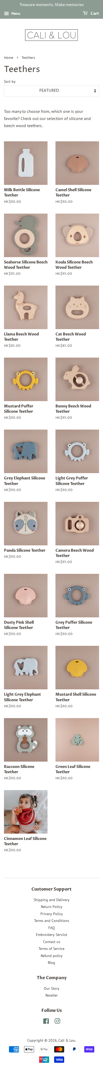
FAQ (51, 927)
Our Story (51, 988)
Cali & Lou (66, 1040)
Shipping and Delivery (51, 899)
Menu (15, 13)
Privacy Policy (51, 913)
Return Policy (51, 906)
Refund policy (52, 955)
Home (8, 58)
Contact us (51, 941)
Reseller (51, 995)
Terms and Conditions (51, 920)
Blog (51, 962)
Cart (94, 13)
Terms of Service (51, 948)
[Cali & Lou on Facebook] (46, 1022)
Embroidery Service (51, 934)
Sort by (10, 81)
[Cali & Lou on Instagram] (57, 1022)
